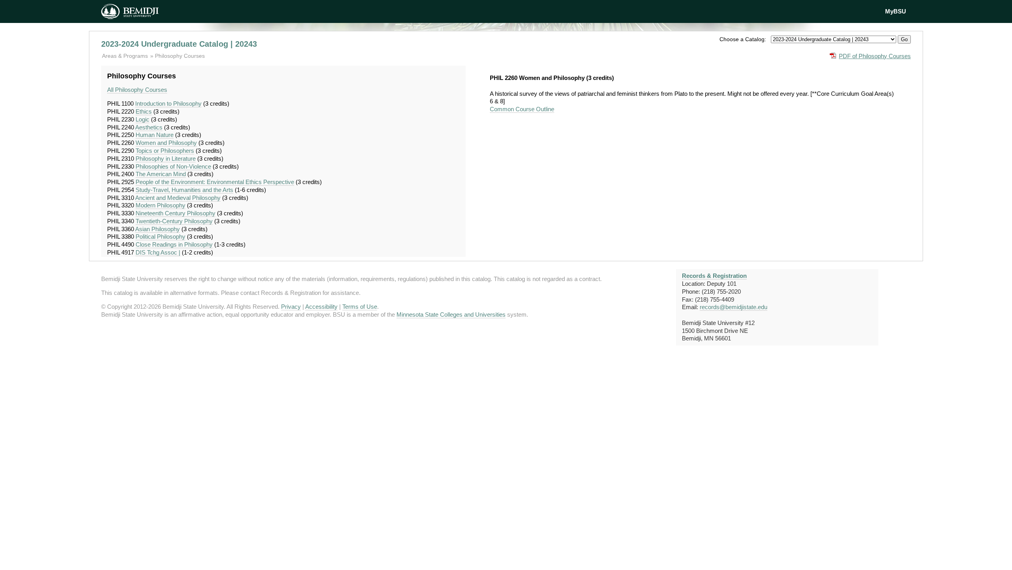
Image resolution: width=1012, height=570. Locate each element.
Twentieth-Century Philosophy (174, 221)
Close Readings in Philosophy (174, 244)
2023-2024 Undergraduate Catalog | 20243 (179, 44)
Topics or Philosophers (165, 150)
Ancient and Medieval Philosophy (178, 197)
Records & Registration (714, 275)
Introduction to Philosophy (168, 103)
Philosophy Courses (180, 56)
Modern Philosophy (160, 205)
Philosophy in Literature (166, 158)
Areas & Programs (125, 56)
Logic (142, 119)
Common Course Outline (522, 109)
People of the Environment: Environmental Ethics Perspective (215, 182)
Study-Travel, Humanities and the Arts (184, 189)
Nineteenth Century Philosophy (175, 213)
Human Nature (155, 134)
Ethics (144, 111)
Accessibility (321, 306)
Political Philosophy (160, 236)
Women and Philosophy (166, 142)
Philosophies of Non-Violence (173, 166)
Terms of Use (359, 306)
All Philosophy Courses (137, 89)
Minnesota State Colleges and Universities (451, 314)
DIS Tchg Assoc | (158, 252)
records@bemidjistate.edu (733, 307)
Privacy (291, 306)
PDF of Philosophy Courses (875, 56)
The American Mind (161, 174)
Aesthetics (148, 127)
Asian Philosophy (157, 229)
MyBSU (895, 11)
